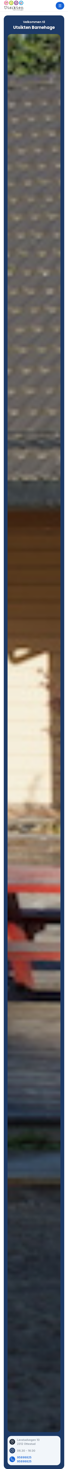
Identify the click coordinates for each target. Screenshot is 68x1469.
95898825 (24, 1457)
